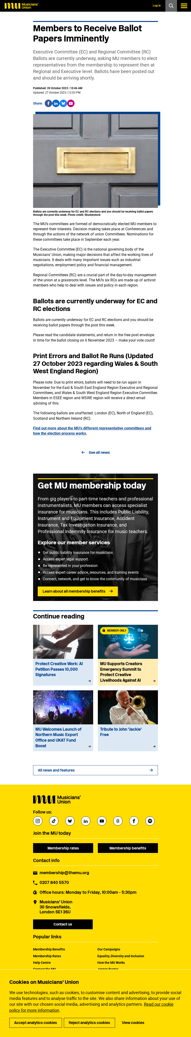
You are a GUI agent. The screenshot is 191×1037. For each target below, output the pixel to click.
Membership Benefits (49, 949)
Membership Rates (47, 956)
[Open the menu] (184, 6)
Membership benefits (127, 848)
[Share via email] (71, 103)
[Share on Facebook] (48, 103)
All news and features (56, 770)
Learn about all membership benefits (74, 591)
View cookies (133, 1022)
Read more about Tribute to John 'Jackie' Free (128, 720)
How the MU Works (111, 962)
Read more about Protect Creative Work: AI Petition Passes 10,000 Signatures (63, 655)
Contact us (63, 924)
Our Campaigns (108, 949)
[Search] (171, 6)
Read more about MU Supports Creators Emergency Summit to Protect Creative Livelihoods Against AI (128, 655)
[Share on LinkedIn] (56, 103)
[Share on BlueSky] (63, 103)
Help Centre (42, 962)
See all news (99, 452)
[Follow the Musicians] (37, 821)
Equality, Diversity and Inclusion (120, 956)
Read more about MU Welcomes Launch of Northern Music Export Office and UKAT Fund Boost (63, 720)
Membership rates (63, 848)
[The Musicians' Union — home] (21, 6)
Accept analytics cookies (35, 1022)
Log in (157, 5)
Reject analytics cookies (89, 1022)
